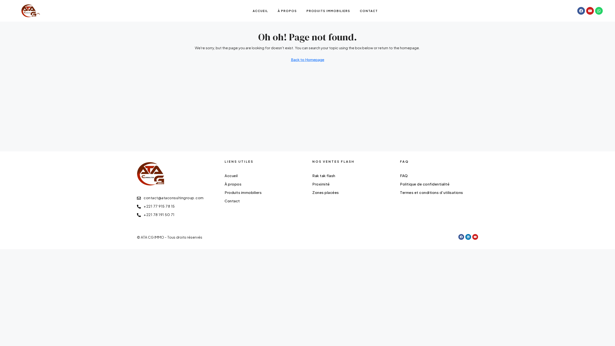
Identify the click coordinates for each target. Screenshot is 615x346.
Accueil (260, 11)
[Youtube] (590, 11)
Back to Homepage (307, 59)
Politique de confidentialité (424, 184)
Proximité (321, 184)
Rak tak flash (323, 175)
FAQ (404, 175)
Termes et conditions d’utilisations (431, 192)
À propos (287, 11)
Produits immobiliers (328, 11)
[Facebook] (581, 11)
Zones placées (325, 192)
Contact (369, 11)
